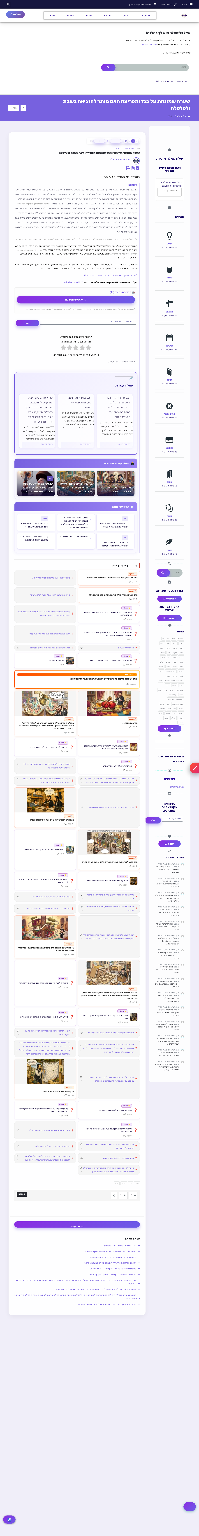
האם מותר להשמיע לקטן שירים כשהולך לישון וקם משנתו (112, 1274)
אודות (125, 15)
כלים (130, 1183)
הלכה (175, 648)
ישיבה (175, 662)
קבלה (181, 695)
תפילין (166, 718)
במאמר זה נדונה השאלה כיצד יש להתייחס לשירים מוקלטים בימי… (167, 998)
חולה (181, 653)
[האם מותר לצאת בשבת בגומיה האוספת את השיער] (76, 421)
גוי (163, 639)
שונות (169, 482)
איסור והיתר (169, 413)
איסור (173, 639)
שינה (160, 713)
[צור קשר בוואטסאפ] (189, 1506)
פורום (52, 15)
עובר (167, 685)
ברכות (169, 277)
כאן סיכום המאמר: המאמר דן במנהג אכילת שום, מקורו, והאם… (168, 912)
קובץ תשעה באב (177, 704)
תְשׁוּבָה (22, 1194)
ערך (165, 690)
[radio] (88, 348)
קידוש (162, 704)
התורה (168, 648)
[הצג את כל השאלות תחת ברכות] (169, 263)
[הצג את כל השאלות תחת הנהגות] (169, 297)
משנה (175, 676)
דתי (168, 643)
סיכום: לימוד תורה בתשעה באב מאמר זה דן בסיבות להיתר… (167, 970)
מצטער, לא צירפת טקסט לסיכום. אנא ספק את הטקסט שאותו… (167, 1027)
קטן (168, 704)
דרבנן (137, 1183)
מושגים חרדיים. (171, 671)
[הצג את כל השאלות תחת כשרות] (169, 535)
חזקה (175, 653)
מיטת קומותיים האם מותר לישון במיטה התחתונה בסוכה (113, 1257)
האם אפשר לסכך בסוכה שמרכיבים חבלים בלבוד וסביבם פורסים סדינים (106, 1304)
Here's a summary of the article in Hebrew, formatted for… (168, 941)
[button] (8, 4)
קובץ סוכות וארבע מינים (175, 699)
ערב (171, 690)
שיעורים (70, 15)
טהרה (174, 657)
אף (168, 639)
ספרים (89, 15)
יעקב (162, 657)
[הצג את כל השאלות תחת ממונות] (169, 433)
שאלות (147, 15)
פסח (159, 690)
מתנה (168, 676)
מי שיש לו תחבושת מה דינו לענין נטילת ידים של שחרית (113, 1268)
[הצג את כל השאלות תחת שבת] (169, 229)
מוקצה (124, 1183)
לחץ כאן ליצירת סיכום (75, 299)
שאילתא (162, 709)
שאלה (181, 713)
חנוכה (162, 653)
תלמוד (181, 718)
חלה (169, 653)
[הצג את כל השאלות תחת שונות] (169, 467)
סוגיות (169, 516)
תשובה (180, 723)
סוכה (160, 681)
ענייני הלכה (179, 690)
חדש (161, 648)
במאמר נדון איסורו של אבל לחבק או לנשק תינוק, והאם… (168, 955)
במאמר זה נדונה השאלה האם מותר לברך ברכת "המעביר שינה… (167, 927)
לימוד (168, 667)
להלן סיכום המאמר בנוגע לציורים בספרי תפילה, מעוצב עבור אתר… (167, 869)
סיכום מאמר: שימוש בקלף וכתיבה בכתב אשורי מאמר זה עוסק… (167, 1012)
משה (181, 676)
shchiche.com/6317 (72, 282)
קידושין (181, 709)
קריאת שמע (172, 709)
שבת (117, 148)
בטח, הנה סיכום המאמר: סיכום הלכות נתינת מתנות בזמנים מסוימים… (167, 984)
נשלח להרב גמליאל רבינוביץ (174, 681)
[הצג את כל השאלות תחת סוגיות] (169, 501)
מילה (161, 671)
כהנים (168, 662)
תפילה (169, 379)
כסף (181, 667)
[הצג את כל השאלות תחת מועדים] (169, 331)
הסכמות (107, 15)
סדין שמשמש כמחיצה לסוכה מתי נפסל (119, 1245)
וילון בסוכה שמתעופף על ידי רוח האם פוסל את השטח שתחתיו (110, 1262)
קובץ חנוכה (172, 695)
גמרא (181, 643)
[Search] (108, 67)
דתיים (162, 643)
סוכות (181, 685)
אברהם (180, 639)
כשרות (170, 550)
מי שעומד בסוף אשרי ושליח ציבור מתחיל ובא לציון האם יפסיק (110, 1251)
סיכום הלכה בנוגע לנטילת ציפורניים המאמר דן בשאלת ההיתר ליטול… (167, 898)
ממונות (169, 447)
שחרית (168, 713)
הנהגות (169, 311)
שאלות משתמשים (177, 786)
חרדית (181, 657)
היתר (181, 648)
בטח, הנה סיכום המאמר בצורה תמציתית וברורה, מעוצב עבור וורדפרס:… (167, 1041)
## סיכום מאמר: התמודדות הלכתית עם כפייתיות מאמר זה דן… (168, 884)
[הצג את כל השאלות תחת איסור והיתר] (169, 399)
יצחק (181, 662)
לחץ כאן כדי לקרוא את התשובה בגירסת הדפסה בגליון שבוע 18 (110, 275)
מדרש (161, 667)
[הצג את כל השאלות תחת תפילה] (169, 365)
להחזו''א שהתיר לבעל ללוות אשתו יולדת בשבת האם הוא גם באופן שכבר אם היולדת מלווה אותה (96, 1289)
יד (168, 657)
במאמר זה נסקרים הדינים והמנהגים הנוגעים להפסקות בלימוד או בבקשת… (167, 1067)
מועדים (169, 345)
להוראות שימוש (149, 44)
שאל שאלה (15, 14)
